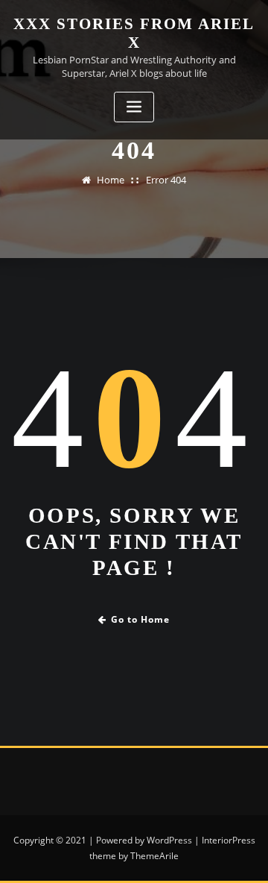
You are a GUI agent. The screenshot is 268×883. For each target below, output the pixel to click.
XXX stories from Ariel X (134, 33)
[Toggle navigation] (134, 107)
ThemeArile (154, 855)
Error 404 (166, 179)
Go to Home (140, 619)
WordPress (169, 840)
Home (110, 179)
